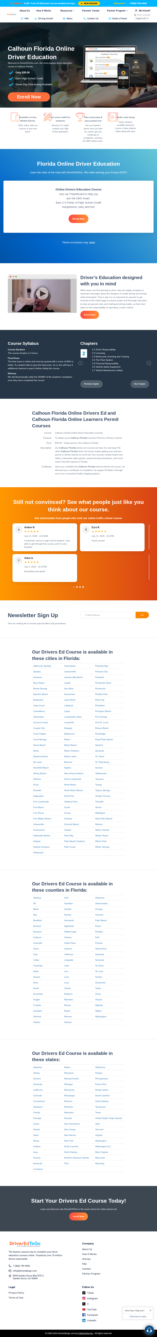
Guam (36, 1124)
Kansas (36, 1158)
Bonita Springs (40, 688)
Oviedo (67, 830)
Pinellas (99, 931)
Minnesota (69, 1090)
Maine (67, 1067)
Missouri (68, 1101)
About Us (25, 10)
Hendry (67, 914)
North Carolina (71, 1146)
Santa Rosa (101, 948)
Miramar (68, 762)
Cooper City (39, 728)
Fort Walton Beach (42, 818)
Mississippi (69, 1095)
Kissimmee (69, 694)
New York (68, 1141)
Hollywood (38, 852)
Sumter (98, 977)
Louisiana (38, 1169)
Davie (36, 751)
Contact (86, 1268)
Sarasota (99, 751)
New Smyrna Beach (73, 773)
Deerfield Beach (41, 767)
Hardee (67, 909)
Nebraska (69, 1112)
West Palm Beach (103, 818)
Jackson (68, 948)
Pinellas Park (101, 694)
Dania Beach (39, 745)
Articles (86, 1259)
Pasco (98, 926)
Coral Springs (39, 739)
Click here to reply (138, 1316)
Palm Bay (68, 835)
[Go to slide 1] (74, 587)
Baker (36, 909)
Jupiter (67, 683)
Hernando (69, 920)
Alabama (37, 1067)
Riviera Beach (102, 728)
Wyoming (99, 1163)
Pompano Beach (103, 711)
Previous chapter (91, 384)
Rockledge (100, 734)
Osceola (99, 914)
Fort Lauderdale (41, 801)
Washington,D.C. (103, 1146)
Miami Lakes (70, 756)
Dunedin (37, 790)
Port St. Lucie (101, 722)
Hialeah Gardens (41, 847)
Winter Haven (101, 835)
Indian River (70, 943)
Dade (35, 971)
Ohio (66, 1163)
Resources (66, 10)
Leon (66, 977)
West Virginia (101, 1152)
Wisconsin (100, 1158)
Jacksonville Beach (73, 677)
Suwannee (100, 982)
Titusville (99, 801)
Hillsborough (70, 931)
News (70, 18)
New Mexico (70, 1135)
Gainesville (38, 824)
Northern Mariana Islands (76, 1158)
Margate (68, 728)
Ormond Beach (71, 824)
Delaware (37, 1107)
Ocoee (67, 813)
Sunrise (99, 767)
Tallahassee (101, 773)
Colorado (37, 1095)
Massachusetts (71, 1078)
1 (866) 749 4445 (138, 3)
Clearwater (38, 717)
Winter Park (101, 841)
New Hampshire (72, 1124)
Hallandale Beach (41, 835)
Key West (68, 688)
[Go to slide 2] (77, 587)
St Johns (99, 965)
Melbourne (69, 734)
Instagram (92, 1298)
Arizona (37, 1078)
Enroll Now (29, 96)
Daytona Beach (40, 756)
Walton (98, 1011)
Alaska (36, 1073)
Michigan (68, 1084)
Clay (35, 954)
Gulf (66, 898)
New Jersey (70, 1129)
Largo (67, 711)
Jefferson (68, 954)
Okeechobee (101, 903)
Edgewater (38, 796)
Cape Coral (38, 705)
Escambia (38, 994)
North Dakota (70, 1152)
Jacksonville (70, 671)
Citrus (36, 948)
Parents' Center (91, 10)
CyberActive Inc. (86, 1333)
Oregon (99, 1073)
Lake (66, 965)
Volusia (98, 999)
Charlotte (37, 943)
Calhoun (37, 937)
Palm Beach (101, 920)
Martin (67, 1011)
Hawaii (36, 1129)
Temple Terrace (102, 796)
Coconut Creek (40, 722)
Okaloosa (99, 898)
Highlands (69, 926)
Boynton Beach (40, 694)
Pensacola (100, 688)
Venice (98, 807)
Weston (99, 824)
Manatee (68, 999)
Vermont (99, 1129)
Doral (35, 784)
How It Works (43, 10)
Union (98, 994)
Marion (67, 1005)
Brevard (37, 926)
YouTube (92, 1309)
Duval (36, 988)
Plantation (100, 705)
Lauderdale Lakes (73, 717)
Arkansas (37, 1084)
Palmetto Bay (101, 666)
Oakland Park (70, 801)
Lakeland (68, 705)
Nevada (68, 1118)
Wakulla (99, 1005)
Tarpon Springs (102, 790)
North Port (69, 796)
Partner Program (116, 10)
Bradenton (38, 700)
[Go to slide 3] (80, 587)
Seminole (99, 960)
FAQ (27, 18)
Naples (67, 767)
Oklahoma (100, 1067)
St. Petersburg (102, 762)
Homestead (69, 666)
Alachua (37, 898)
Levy (66, 982)
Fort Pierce (38, 813)
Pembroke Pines (103, 683)
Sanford (99, 745)
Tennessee (100, 1107)
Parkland (99, 677)
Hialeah (37, 841)
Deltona (37, 779)
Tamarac (99, 779)
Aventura (37, 677)
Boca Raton (39, 683)
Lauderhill (69, 722)
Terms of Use (16, 1297)
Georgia (37, 1118)
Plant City (99, 700)
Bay (35, 914)
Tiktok (90, 1292)
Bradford (37, 920)
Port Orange (101, 717)
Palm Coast (69, 847)
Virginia (98, 1135)
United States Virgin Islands (108, 1118)
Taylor (98, 988)
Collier (36, 960)
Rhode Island (101, 1090)
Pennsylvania (101, 1078)
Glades (36, 1022)
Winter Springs (102, 847)
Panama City (101, 671)
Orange (99, 909)
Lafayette (68, 960)
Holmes (68, 937)
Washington (101, 1016)
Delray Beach (39, 773)
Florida (36, 1112)
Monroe (68, 1016)
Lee (66, 971)
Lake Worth (69, 700)
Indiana (36, 1146)
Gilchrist (37, 1016)
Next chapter (140, 384)
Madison (68, 994)
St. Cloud (99, 756)
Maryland (68, 1073)
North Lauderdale (72, 779)
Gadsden (37, 1011)
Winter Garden (102, 830)
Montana (68, 1107)
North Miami (70, 784)
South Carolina (102, 1095)
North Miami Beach (73, 790)
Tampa (98, 784)
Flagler (36, 999)
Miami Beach (70, 745)
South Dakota (101, 1101)
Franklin (37, 1005)
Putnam (99, 943)
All (34, 903)
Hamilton (68, 903)
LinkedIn (91, 1320)
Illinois (36, 1141)
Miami (67, 739)
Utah (97, 1124)
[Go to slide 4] (83, 587)
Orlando (68, 818)
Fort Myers (38, 807)
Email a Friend (119, 18)
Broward (37, 931)
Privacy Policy (16, 1292)
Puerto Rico (101, 1084)
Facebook (92, 1314)
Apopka (37, 671)
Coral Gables (39, 734)
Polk (97, 937)
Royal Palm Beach (104, 739)
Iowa (35, 1152)
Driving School (45, 18)
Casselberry (39, 711)
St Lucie (99, 971)
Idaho (36, 1135)
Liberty (67, 988)
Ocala (67, 807)
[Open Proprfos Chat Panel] (149, 1330)
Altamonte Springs (42, 666)
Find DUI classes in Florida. (74, 461)
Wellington (100, 813)
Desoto (36, 977)
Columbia (37, 965)
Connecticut (39, 1101)
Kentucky (37, 1163)
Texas (98, 1112)
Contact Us (93, 18)
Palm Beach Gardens (74, 841)
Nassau (68, 1022)
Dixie (35, 982)
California (37, 1090)
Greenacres (39, 830)
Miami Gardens (71, 751)
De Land (37, 762)
